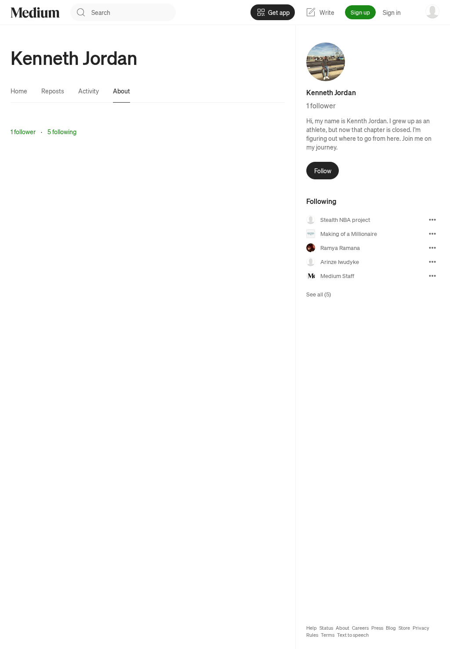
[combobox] (133, 12)
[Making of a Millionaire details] (432, 234)
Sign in (392, 12)
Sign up (360, 12)
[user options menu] (432, 11)
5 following (61, 132)
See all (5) (318, 294)
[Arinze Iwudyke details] (432, 262)
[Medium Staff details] (432, 276)
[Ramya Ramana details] (432, 248)
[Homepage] (35, 12)
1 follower (23, 132)
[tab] (19, 90)
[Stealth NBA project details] (432, 220)
